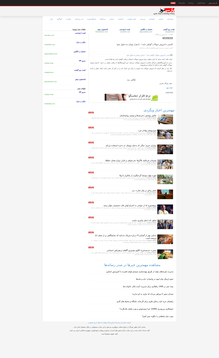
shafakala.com (49, 44)
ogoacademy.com (145, 32)
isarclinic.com (125, 32)
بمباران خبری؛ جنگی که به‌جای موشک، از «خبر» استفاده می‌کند (131, 145)
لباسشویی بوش (102, 29)
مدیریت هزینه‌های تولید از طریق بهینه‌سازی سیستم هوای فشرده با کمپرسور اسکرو (140, 272)
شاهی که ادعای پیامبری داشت (144, 220)
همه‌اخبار (170, 19)
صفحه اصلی (127, 322)
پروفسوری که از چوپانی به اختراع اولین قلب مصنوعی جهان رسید (129, 205)
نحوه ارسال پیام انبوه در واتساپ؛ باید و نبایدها (154, 279)
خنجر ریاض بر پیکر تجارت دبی (144, 190)
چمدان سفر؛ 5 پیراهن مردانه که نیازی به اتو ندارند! (152, 294)
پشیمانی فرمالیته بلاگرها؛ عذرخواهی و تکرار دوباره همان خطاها (130, 160)
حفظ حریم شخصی (94, 322)
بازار (51, 19)
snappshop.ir (170, 32)
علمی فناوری (131, 19)
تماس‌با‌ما (182, 3)
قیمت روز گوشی (169, 29)
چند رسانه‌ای (79, 19)
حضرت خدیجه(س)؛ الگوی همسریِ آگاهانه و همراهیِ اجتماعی (131, 250)
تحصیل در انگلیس (146, 29)
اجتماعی (120, 19)
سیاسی (160, 19)
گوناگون (59, 19)
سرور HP (82, 61)
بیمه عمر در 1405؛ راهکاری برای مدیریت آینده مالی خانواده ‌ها (148, 286)
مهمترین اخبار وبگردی (159, 110)
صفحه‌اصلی (201, 3)
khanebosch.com (101, 32)
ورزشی (142, 19)
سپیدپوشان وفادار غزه (147, 130)
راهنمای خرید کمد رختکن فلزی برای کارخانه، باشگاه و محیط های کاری (145, 301)
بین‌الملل (103, 19)
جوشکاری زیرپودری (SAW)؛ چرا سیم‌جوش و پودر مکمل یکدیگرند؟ (146, 309)
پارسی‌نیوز (213, 3)
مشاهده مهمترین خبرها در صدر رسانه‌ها (132, 265)
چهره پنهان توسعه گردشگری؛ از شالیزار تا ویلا (137, 175)
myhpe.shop (48, 63)
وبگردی (68, 19)
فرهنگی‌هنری (91, 19)
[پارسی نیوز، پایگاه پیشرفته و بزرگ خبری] (164, 11)
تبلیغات (104, 322)
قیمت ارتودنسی (124, 29)
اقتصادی (151, 19)
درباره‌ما (191, 3)
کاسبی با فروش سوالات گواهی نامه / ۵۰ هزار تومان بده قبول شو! (145, 44)
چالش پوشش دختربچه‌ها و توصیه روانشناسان (138, 115)
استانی (111, 19)
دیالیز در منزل (81, 42)
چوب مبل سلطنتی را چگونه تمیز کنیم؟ (157, 316)
